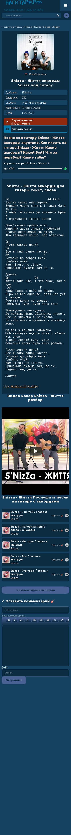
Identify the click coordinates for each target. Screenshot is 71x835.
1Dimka (26, 92)
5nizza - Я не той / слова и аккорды (29, 513)
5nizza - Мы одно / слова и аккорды (29, 543)
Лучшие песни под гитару (21, 386)
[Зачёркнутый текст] (28, 620)
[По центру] (41, 620)
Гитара (26, 107)
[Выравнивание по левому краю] (34, 620)
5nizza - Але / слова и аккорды (25, 557)
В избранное (37, 74)
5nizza (37, 107)
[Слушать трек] (67, 515)
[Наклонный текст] (14, 620)
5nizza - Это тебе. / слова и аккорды (29, 572)
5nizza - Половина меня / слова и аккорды (28, 528)
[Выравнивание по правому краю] (48, 620)
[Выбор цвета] (62, 620)
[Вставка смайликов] (55, 620)
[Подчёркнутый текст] (21, 620)
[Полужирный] (8, 620)
